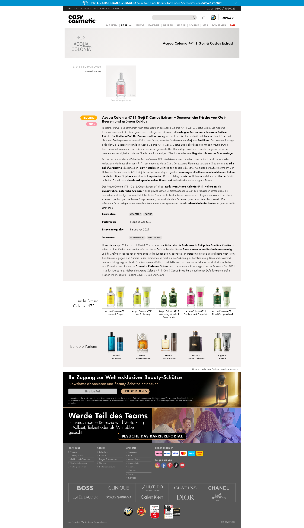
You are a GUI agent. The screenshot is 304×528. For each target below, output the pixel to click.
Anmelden (228, 18)
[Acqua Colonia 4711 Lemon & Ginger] (115, 297)
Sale (233, 25)
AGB (130, 455)
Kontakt (102, 455)
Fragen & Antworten (108, 459)
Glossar (102, 463)
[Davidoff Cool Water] (115, 341)
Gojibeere (135, 214)
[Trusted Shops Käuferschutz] (213, 17)
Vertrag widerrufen (78, 466)
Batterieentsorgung (107, 466)
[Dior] (185, 497)
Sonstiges (219, 25)
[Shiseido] (152, 488)
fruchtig (89, 117)
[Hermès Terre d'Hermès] (169, 341)
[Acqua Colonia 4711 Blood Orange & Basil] (222, 297)
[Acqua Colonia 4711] (82, 43)
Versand (73, 452)
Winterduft (154, 237)
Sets (205, 25)
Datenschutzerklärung (142, 398)
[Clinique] (118, 488)
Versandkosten (100, 522)
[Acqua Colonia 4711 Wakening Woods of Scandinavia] (169, 297)
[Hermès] (219, 497)
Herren (168, 25)
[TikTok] (176, 465)
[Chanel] (219, 488)
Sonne (194, 25)
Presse (130, 474)
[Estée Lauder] (85, 497)
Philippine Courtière (140, 221)
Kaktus (148, 214)
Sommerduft (137, 237)
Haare (181, 25)
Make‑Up (154, 25)
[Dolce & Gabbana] (118, 497)
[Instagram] (158, 465)
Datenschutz (133, 463)
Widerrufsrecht (134, 459)
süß (92, 124)
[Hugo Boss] (85, 488)
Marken (111, 25)
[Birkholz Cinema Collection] (195, 341)
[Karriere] (152, 425)
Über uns (132, 470)
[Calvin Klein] (152, 497)
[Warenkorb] (203, 17)
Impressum (132, 452)
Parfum (126, 25)
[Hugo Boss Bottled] (222, 341)
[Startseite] (69, 8)
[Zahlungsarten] (195, 453)
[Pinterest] (170, 465)
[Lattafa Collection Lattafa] (142, 341)
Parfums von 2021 (139, 229)
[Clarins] (185, 488)
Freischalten (134, 391)
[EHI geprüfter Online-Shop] (141, 511)
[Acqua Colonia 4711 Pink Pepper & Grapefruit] (195, 297)
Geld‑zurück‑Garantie (80, 459)
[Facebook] (164, 465)
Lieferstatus (103, 452)
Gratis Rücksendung (78, 463)
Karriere (132, 477)
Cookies (131, 466)
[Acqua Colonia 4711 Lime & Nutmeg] (142, 297)
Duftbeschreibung (92, 71)
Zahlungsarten (76, 455)
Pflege (139, 25)
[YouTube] (182, 465)
